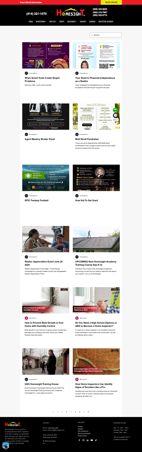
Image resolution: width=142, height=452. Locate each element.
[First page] (53, 412)
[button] (41, 21)
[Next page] (84, 412)
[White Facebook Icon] (79, 440)
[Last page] (88, 412)
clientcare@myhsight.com (55, 430)
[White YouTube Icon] (91, 440)
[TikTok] (96, 440)
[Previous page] (58, 412)
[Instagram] (83, 440)
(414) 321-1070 (53, 428)
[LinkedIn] (87, 440)
